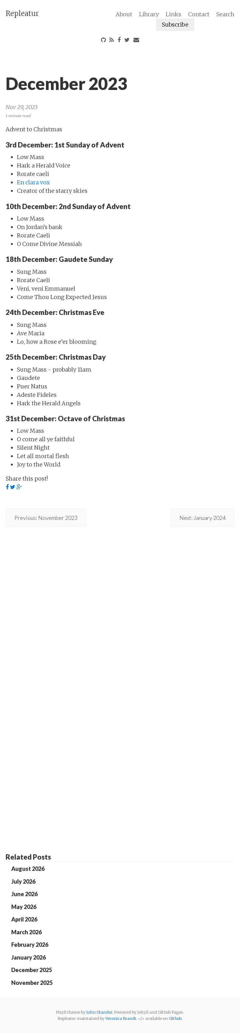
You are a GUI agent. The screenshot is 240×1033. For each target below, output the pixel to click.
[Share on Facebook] (7, 487)
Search (225, 14)
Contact (198, 14)
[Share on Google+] (19, 487)
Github (175, 1018)
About (124, 14)
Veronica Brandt (120, 1018)
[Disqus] (120, 603)
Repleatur (22, 13)
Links (173, 14)
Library (149, 14)
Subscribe (175, 24)
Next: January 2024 (202, 517)
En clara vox (33, 182)
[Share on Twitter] (12, 487)
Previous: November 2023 (46, 517)
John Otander (99, 1012)
